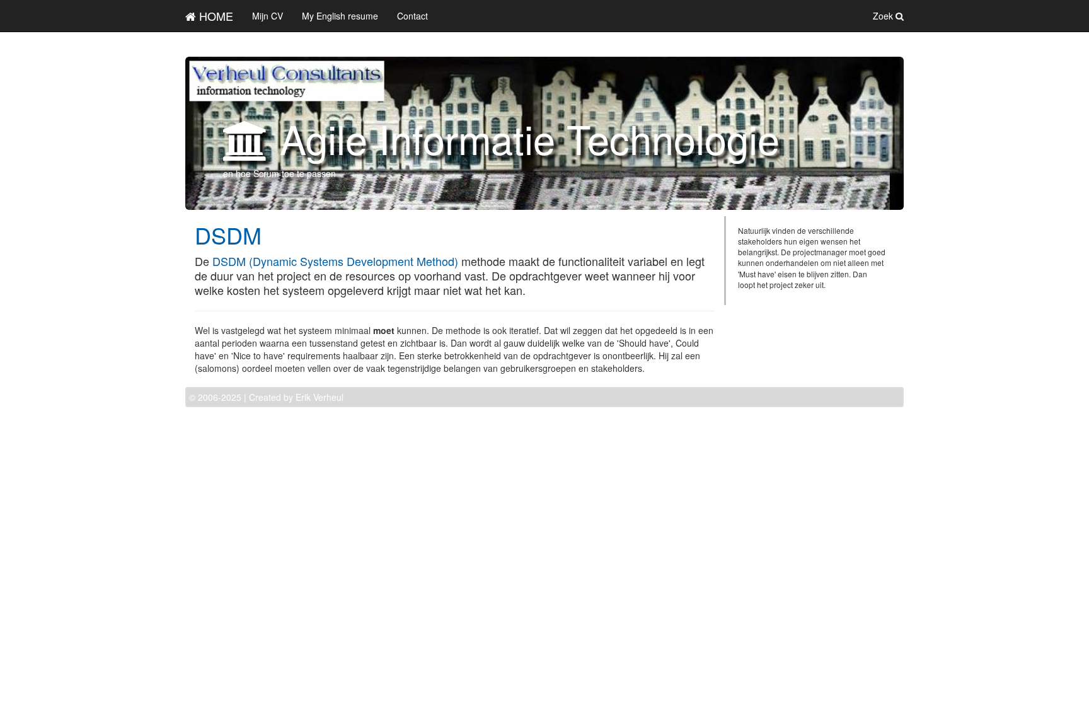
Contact (412, 15)
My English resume (340, 15)
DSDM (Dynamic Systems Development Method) (335, 261)
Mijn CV (267, 15)
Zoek (884, 15)
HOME (214, 16)
